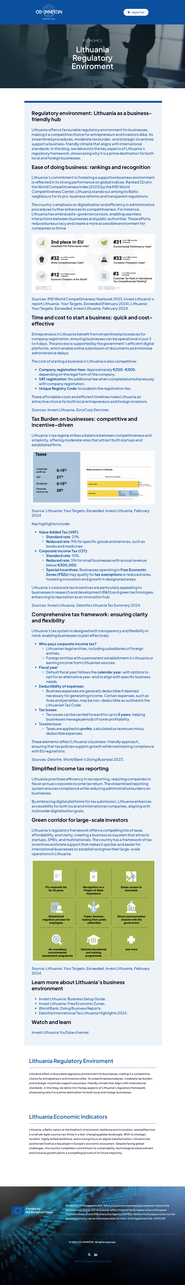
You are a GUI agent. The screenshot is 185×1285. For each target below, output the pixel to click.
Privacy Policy (102, 1261)
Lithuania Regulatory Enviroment (71, 1060)
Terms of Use (82, 1261)
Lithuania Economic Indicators (68, 1116)
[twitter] (89, 1254)
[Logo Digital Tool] (49, 5)
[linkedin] (95, 1254)
